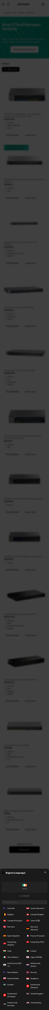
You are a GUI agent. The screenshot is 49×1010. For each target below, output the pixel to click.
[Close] (45, 872)
